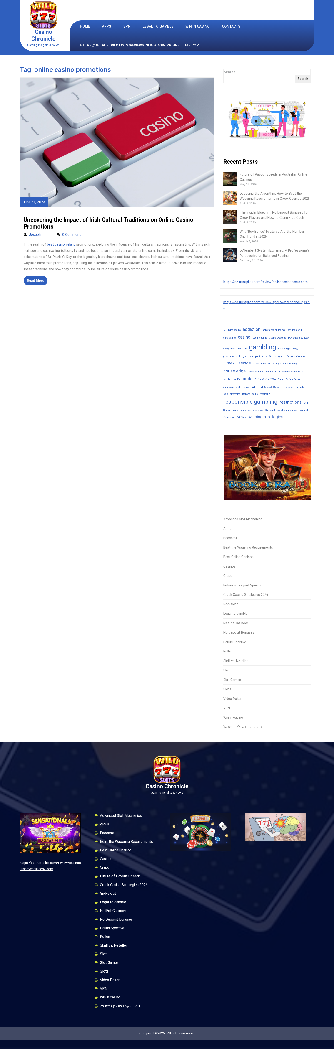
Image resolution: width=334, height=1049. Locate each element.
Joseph (40, 234)
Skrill (306, 402)
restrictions (290, 402)
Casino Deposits (277, 337)
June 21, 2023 (34, 202)
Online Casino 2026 (265, 379)
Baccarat (230, 538)
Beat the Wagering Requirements (248, 547)
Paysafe (300, 387)
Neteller (227, 379)
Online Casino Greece (289, 379)
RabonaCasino (250, 393)
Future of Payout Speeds (242, 585)
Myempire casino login (291, 371)
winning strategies (265, 416)
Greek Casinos (237, 363)
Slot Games (232, 680)
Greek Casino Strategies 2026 (245, 595)
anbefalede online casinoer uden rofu (282, 329)
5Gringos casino (232, 329)
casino (244, 337)
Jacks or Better (256, 371)
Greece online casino (297, 356)
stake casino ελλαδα (252, 410)
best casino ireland (61, 244)
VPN (126, 26)
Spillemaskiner (231, 410)
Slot (226, 670)
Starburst (270, 410)
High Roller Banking (287, 363)
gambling (262, 347)
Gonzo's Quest (276, 356)
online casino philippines (236, 387)
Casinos (229, 566)
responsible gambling (250, 401)
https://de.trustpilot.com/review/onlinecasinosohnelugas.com (139, 45)
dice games (229, 348)
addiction (251, 329)
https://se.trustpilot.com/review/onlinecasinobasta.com (265, 282)
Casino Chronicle (43, 35)
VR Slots (241, 417)
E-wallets (242, 348)
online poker (287, 387)
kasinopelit (271, 371)
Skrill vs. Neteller (235, 661)
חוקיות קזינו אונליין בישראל (242, 727)
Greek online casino (263, 363)
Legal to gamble (158, 26)
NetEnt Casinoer (235, 623)
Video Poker (232, 699)
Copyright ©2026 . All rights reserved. (167, 1033)
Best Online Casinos (238, 557)
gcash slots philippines (255, 356)
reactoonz (265, 393)
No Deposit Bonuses (238, 632)
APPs (106, 26)
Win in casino (197, 26)
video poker (229, 417)
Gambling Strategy (288, 348)
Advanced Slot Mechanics (242, 519)
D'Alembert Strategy (298, 337)
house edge (234, 371)
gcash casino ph (232, 356)
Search (229, 72)
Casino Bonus (259, 337)
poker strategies (231, 393)
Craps (227, 576)
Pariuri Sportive (234, 642)
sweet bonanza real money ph (293, 410)
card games (229, 337)
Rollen (227, 651)
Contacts (231, 26)
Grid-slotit (231, 604)
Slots (227, 689)
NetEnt (237, 379)
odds (247, 378)
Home (85, 26)
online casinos (265, 386)
